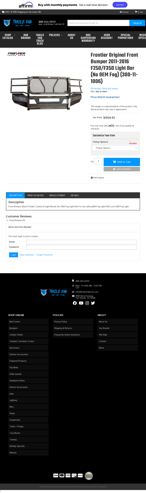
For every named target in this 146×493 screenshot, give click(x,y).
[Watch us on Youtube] (81, 304)
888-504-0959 (82, 281)
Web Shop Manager (99, 487)
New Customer (27, 255)
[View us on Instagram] (87, 304)
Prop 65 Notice (36, 195)
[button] (106, 23)
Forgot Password (44, 255)
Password (14, 247)
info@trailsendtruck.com (87, 292)
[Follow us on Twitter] (93, 304)
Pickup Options (100, 142)
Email (12, 242)
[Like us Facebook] (75, 304)
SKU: (93, 91)
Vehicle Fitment (57, 195)
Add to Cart (124, 161)
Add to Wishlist (123, 169)
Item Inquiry (99, 177)
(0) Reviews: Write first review (104, 88)
